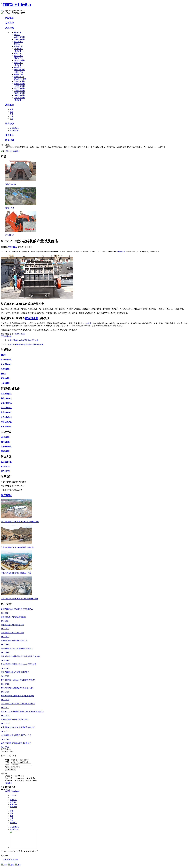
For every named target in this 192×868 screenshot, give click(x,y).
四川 (11, 114)
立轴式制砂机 (19, 39)
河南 (11, 109)
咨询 (5, 865)
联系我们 (9, 140)
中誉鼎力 (89, 323)
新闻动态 (9, 123)
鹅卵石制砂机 (19, 84)
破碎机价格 (31, 318)
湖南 (11, 112)
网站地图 (6, 859)
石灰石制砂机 (19, 86)
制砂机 (17, 35)
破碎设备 (13, 802)
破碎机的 (121, 251)
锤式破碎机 (18, 56)
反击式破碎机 (19, 60)
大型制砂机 (14, 128)
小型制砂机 (18, 49)
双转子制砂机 (19, 37)
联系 (12, 865)
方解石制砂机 (19, 95)
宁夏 (11, 119)
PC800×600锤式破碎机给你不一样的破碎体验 (25, 344)
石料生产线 (18, 72)
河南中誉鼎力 (12, 247)
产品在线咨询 (6, 336)
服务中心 (9, 135)
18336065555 (20, 334)
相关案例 (6, 495)
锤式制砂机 (18, 42)
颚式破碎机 (18, 58)
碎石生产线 (18, 74)
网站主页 (9, 18)
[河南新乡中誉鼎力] (16, 5)
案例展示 (9, 105)
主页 (6, 151)
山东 (11, 116)
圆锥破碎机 (18, 63)
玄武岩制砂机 (19, 93)
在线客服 (8, 783)
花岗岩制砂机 (19, 91)
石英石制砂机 (19, 98)
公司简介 (9, 23)
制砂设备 (13, 800)
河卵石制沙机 (19, 81)
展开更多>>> (6, 749)
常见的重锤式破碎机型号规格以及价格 (23, 340)
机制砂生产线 (19, 70)
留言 (19, 865)
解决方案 (13, 804)
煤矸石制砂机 (19, 88)
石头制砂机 (18, 46)
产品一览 (9, 28)
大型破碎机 (14, 130)
